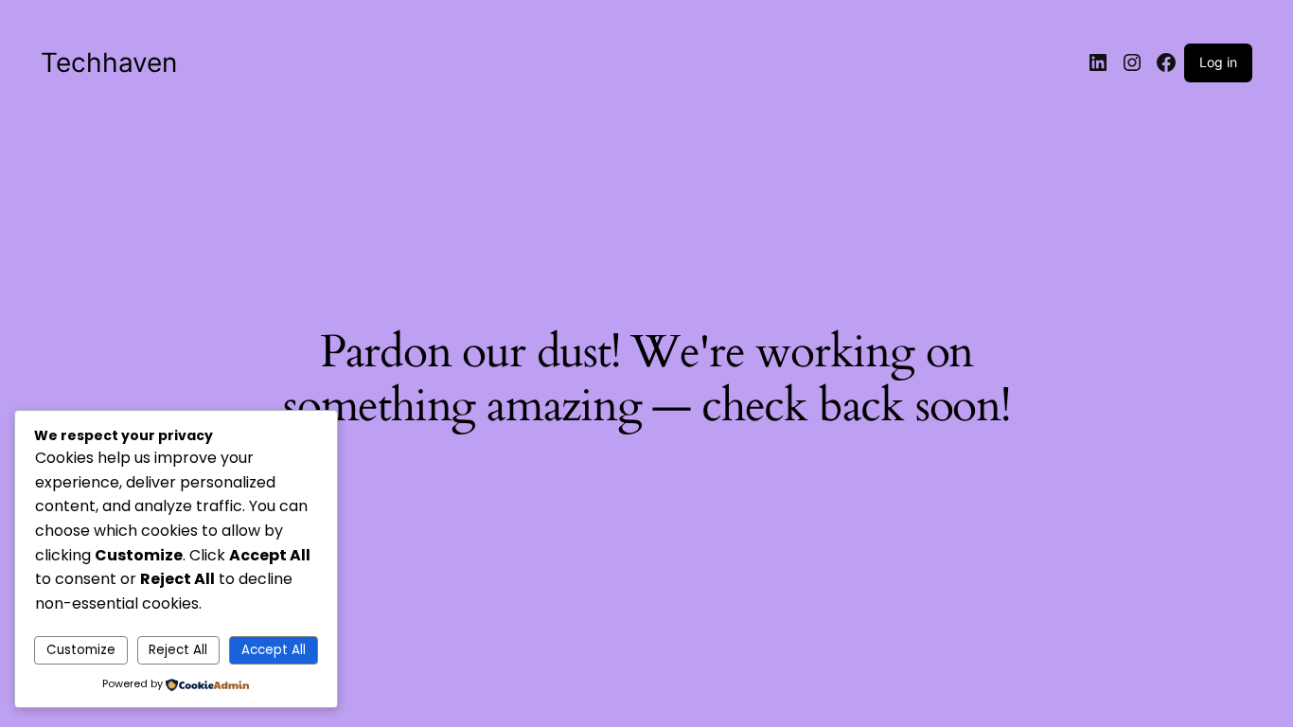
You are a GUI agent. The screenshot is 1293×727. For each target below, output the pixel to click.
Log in (1218, 62)
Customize (80, 650)
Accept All (273, 650)
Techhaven (109, 62)
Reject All (178, 650)
